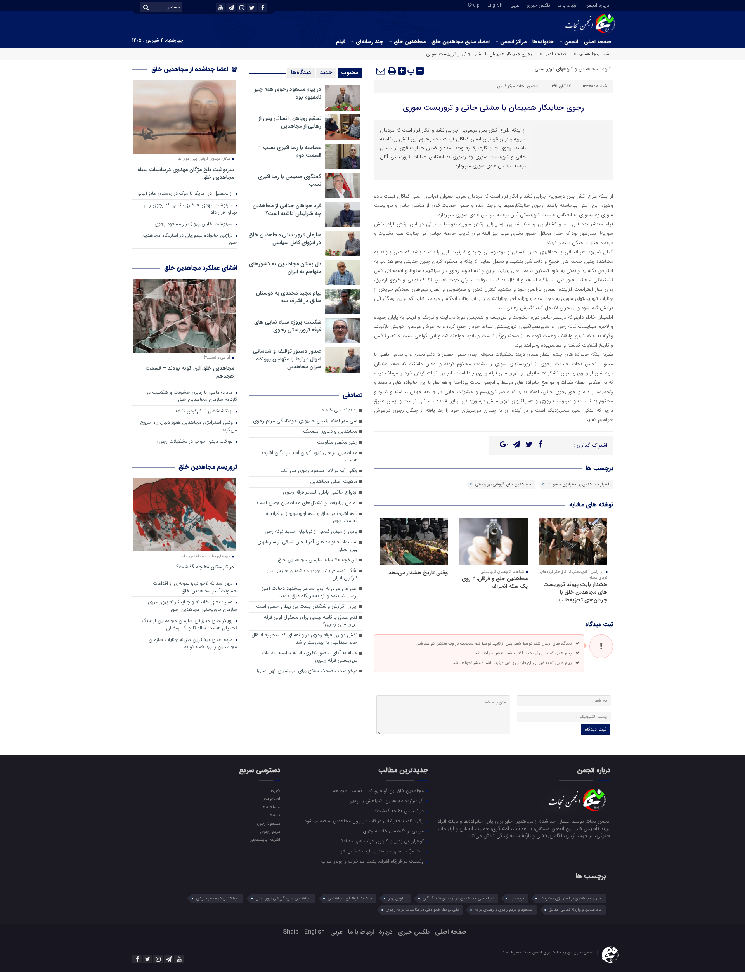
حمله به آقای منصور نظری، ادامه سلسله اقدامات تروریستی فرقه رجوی (309, 657)
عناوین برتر (397, 898)
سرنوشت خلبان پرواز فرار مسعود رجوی (194, 224)
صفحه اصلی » (553, 53)
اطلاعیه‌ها (271, 798)
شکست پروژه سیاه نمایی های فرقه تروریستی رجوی (287, 326)
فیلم (340, 41)
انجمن (571, 41)
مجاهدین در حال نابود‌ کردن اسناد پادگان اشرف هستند (309, 456)
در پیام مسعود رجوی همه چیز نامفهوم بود (287, 93)
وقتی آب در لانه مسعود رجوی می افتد (319, 471)
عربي (514, 5)
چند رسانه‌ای (369, 41)
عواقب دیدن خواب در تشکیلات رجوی (195, 441)
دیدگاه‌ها (301, 72)
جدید (326, 72)
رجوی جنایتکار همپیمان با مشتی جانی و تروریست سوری (493, 108)
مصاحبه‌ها (271, 806)
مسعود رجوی (268, 823)
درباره (386, 932)
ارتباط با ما (567, 5)
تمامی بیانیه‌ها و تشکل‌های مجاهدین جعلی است (307, 503)
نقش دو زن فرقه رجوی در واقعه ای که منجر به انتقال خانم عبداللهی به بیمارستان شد (304, 639)
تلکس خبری (538, 5)
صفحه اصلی (597, 41)
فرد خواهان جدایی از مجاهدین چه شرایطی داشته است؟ (287, 209)
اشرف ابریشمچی (264, 839)
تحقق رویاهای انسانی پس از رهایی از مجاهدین (289, 122)
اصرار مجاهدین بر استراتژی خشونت (578, 484)
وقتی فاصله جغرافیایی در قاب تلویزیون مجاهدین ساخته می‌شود (365, 820)
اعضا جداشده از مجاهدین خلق (190, 69)
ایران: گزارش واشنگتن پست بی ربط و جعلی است (306, 606)
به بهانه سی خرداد (339, 410)
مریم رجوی (270, 831)
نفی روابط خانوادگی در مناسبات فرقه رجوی (422, 909)
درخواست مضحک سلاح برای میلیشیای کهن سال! (307, 671)
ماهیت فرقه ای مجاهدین (350, 898)
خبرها (275, 790)
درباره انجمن (597, 5)
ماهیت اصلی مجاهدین (333, 481)
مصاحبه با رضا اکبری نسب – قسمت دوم (289, 151)
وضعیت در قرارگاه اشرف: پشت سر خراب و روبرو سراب (373, 861)
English (494, 5)
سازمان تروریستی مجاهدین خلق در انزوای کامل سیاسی (285, 238)
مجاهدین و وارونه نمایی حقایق (575, 909)
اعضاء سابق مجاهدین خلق (460, 41)
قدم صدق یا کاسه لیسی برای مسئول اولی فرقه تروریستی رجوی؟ (310, 621)
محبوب (350, 72)
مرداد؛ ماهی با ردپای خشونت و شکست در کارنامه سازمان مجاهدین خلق (192, 396)
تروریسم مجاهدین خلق (207, 467)
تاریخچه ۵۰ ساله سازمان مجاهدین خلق (317, 560)
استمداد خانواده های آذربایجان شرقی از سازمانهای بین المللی (307, 546)
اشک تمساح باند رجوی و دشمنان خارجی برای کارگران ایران (310, 574)
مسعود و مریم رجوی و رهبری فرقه (504, 909)
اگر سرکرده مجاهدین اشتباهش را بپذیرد (386, 800)
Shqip (474, 5)
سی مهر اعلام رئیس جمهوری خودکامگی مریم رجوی (305, 421)
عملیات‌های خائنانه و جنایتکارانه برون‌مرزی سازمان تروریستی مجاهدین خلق (192, 606)
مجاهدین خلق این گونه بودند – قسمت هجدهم (190, 372)
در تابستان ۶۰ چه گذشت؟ (205, 567)
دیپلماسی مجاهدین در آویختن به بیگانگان (458, 898)
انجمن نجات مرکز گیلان (518, 86)
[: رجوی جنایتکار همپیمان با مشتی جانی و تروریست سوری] (381, 71)
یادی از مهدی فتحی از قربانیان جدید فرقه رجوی (309, 531)
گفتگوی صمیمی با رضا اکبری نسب (289, 180)
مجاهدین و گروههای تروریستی (566, 69)
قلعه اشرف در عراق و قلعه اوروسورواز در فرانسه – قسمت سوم (309, 517)
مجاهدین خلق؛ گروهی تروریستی (503, 484)
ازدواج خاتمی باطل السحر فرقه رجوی (320, 492)
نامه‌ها (274, 814)
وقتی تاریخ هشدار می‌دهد (418, 572)
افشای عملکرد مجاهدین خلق (200, 268)
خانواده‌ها (543, 41)
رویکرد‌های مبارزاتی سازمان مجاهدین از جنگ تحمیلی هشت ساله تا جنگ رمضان (189, 624)
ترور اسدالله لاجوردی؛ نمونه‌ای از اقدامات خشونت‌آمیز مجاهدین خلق (195, 587)
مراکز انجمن (513, 41)
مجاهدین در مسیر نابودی (217, 898)
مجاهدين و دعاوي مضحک (330, 431)
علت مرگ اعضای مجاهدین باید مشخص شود (381, 850)
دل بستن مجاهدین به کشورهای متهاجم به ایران (285, 268)
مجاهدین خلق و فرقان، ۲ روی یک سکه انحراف (495, 582)
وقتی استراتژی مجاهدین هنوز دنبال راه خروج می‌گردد (188, 426)
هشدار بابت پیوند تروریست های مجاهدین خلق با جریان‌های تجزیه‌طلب (575, 592)
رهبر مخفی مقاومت (337, 442)
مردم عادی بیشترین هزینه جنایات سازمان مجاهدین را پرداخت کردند (193, 643)
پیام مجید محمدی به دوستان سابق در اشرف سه (288, 297)
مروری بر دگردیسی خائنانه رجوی (394, 830)
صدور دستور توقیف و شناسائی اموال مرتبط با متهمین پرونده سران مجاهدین (287, 359)
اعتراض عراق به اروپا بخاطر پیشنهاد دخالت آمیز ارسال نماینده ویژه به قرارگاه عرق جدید (309, 592)
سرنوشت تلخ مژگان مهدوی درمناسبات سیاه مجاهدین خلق (185, 173)
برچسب (517, 898)
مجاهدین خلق (410, 41)
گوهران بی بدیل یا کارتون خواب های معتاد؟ (383, 840)
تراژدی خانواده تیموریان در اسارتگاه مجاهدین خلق (189, 239)
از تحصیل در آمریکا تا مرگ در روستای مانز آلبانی (185, 194)
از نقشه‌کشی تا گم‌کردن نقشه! (203, 411)
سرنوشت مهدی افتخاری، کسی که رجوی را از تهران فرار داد (190, 209)
